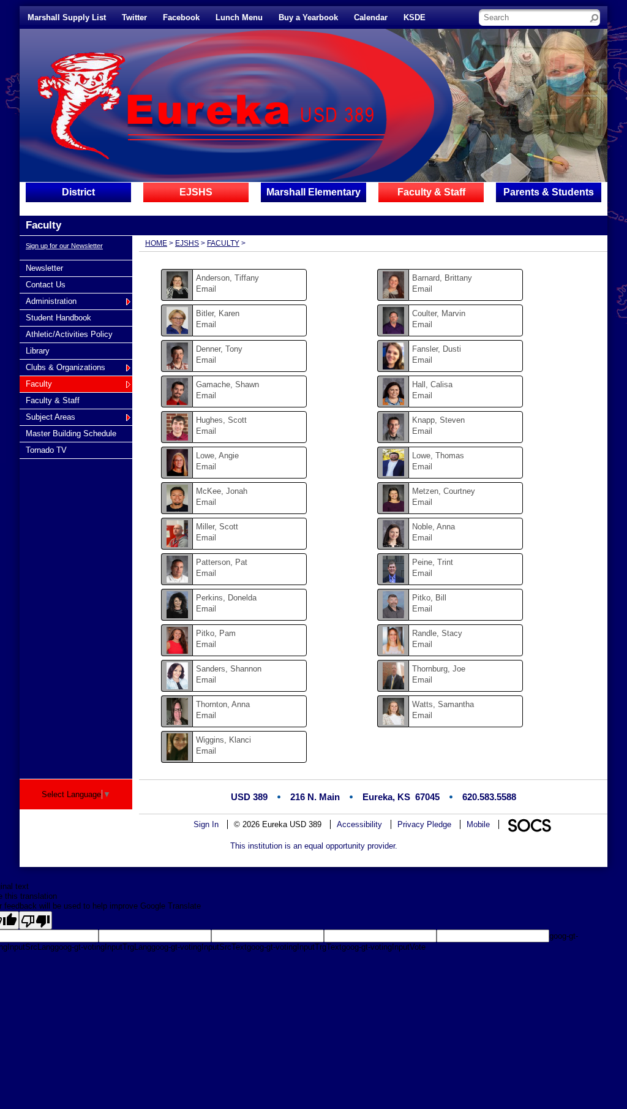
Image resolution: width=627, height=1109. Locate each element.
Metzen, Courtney (443, 491)
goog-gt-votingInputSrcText (199, 947)
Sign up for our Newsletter (64, 245)
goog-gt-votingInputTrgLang (102, 947)
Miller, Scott (217, 526)
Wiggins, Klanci (223, 739)
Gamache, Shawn (227, 384)
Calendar (371, 17)
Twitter (134, 17)
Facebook (181, 17)
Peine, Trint (432, 562)
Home (156, 243)
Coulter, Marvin (438, 313)
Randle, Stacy (437, 633)
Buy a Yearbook (308, 17)
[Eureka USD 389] (189, 104)
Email (206, 288)
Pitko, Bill (429, 597)
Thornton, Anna (223, 704)
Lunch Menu (239, 17)
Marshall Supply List (67, 17)
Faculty (223, 243)
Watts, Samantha (443, 704)
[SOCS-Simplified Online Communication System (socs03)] (529, 824)
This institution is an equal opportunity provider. (313, 845)
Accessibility (359, 824)
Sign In (206, 824)
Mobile (478, 824)
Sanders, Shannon (228, 668)
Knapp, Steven (438, 420)
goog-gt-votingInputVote (384, 947)
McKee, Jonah (221, 491)
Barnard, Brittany (442, 277)
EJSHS (187, 243)
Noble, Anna (433, 526)
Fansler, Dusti (436, 349)
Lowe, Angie (217, 455)
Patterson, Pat (221, 562)
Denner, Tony (219, 349)
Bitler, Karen (217, 313)
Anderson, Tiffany (227, 277)
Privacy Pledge (424, 824)
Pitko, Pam (216, 633)
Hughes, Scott (221, 420)
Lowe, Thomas (438, 455)
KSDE (415, 17)
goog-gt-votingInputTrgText (294, 947)
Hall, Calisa (432, 384)
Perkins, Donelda (226, 597)
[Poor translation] (35, 920)
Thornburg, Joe (438, 668)
